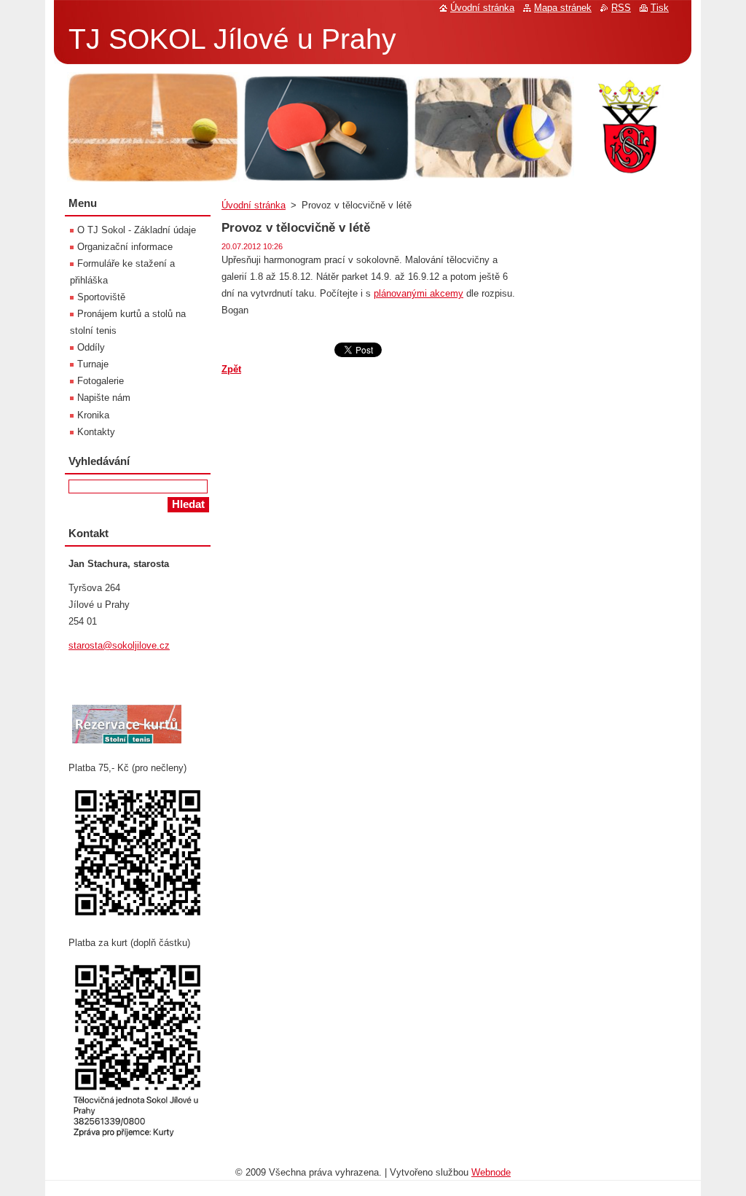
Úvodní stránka (253, 205)
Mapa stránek (563, 7)
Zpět (231, 369)
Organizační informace (125, 246)
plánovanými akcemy (418, 293)
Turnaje (93, 364)
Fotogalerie (100, 380)
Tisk (660, 7)
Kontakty (96, 431)
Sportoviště (101, 297)
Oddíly (91, 347)
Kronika (93, 415)
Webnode (491, 1172)
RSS (621, 7)
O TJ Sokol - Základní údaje (136, 229)
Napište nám (103, 397)
